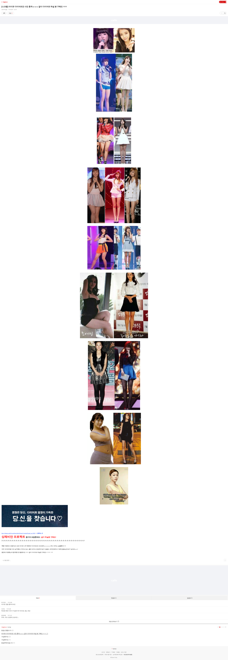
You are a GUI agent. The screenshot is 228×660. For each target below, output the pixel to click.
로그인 (103, 652)
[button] (9, 2)
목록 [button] (4, 13)
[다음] (226, 627)
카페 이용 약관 (108, 654)
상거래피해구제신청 (117, 654)
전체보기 (108, 652)
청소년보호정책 (99, 654)
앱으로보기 (222, 2)
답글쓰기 (189, 598)
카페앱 (118, 652)
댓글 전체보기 (113, 621)
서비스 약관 (123, 652)
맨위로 (114, 649)
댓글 (10, 13)
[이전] (218, 627)
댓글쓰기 (113, 598)
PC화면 (113, 652)
